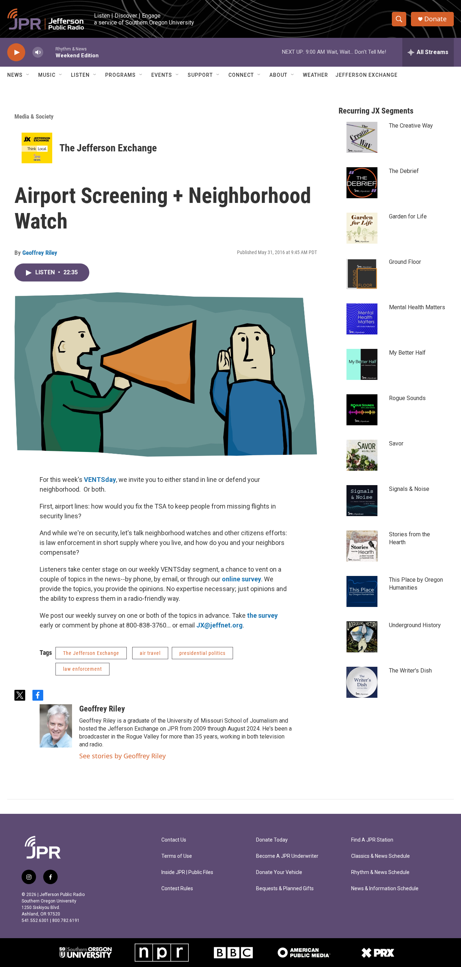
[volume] (38, 52)
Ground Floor (405, 261)
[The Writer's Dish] (362, 682)
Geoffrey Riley (39, 252)
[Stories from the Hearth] (362, 546)
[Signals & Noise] (362, 500)
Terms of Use (176, 856)
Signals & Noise (409, 488)
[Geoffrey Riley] (56, 726)
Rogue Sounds (407, 398)
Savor (396, 443)
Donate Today (272, 840)
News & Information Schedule (385, 888)
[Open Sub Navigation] (28, 75)
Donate (435, 19)
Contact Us (173, 840)
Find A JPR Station (372, 840)
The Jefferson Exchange (108, 148)
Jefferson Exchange (366, 75)
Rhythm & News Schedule (380, 872)
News (15, 75)
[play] (16, 52)
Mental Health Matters (417, 307)
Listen (80, 75)
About (278, 75)
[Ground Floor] (362, 273)
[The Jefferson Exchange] (37, 148)
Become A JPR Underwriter (287, 856)
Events (161, 75)
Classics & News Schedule (380, 856)
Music (46, 75)
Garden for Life (408, 216)
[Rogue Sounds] (362, 409)
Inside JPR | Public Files (187, 872)
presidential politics (202, 653)
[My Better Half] (362, 364)
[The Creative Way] (362, 137)
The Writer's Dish (410, 670)
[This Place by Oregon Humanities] (362, 591)
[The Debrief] (362, 182)
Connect (241, 75)
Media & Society (34, 116)
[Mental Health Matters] (362, 318)
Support (200, 75)
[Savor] (362, 455)
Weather (315, 75)
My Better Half (407, 352)
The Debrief (404, 171)
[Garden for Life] (362, 228)
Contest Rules (177, 888)
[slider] (49, 52)
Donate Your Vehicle (279, 872)
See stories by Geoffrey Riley (122, 755)
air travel (150, 653)
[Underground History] (362, 636)
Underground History (415, 625)
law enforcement (82, 669)
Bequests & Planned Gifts (285, 888)
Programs (120, 75)
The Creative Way (411, 125)
